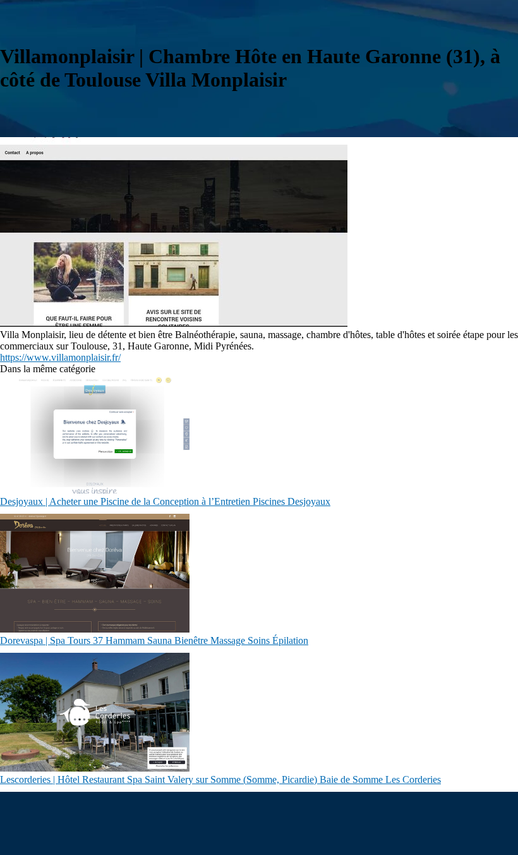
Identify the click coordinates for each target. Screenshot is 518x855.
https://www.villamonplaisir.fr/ (60, 357)
